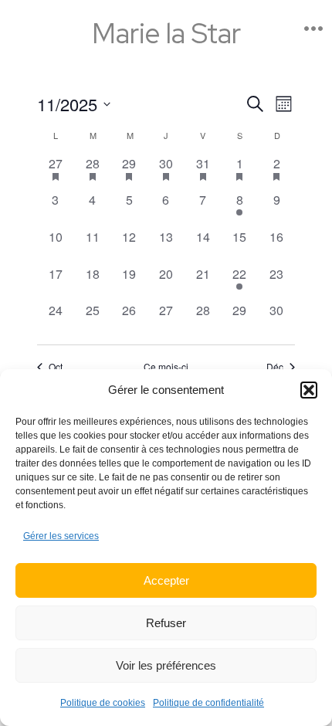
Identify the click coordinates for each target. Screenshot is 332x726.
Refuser (166, 622)
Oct (56, 367)
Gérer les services (61, 536)
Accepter (166, 580)
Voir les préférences (166, 665)
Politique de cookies (102, 702)
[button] (309, 390)
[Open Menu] (313, 28)
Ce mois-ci (166, 367)
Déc (274, 367)
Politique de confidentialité (208, 702)
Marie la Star (166, 28)
